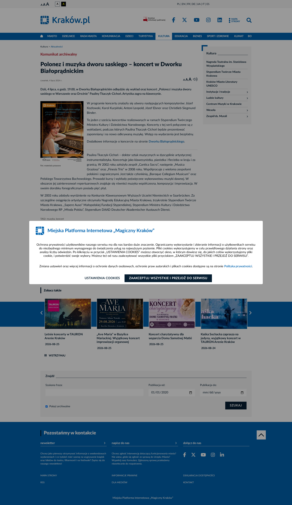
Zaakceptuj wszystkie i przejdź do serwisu (168, 278)
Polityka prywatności (238, 266)
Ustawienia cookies (102, 278)
